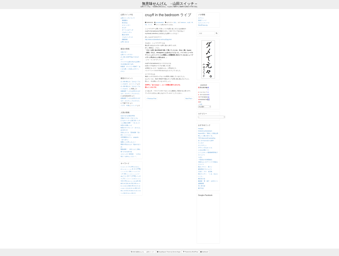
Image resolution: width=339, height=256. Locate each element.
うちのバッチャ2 (127, 37)
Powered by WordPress (191, 252)
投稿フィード (202, 20)
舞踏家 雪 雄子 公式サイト (208, 181)
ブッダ (128, 178)
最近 (131, 186)
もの (124, 169)
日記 (133, 183)
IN (192, 22)
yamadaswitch (160, 22)
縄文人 (123, 190)
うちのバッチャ (127, 32)
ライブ (150, 24)
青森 (125, 193)
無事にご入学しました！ (128, 142)
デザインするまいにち (205, 148)
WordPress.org (202, 25)
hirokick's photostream (205, 131)
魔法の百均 (125, 35)
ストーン (129, 174)
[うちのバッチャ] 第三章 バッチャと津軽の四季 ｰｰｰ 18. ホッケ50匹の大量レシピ (130, 122)
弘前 (128, 183)
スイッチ (134, 84)
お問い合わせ (125, 42)
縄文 (137, 188)
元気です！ (124, 52)
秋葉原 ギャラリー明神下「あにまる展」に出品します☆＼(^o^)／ (130, 68)
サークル (134, 171)
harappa (200, 128)
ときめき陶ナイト (203, 150)
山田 (138, 181)
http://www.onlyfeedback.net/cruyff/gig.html (158, 39)
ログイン (201, 18)
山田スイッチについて (128, 18)
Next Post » (189, 98)
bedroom (183, 22)
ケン (128, 171)
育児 (128, 190)
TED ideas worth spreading (206, 138)
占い (133, 181)
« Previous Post (151, 98)
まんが (124, 27)
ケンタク (201, 143)
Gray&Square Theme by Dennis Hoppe (169, 252)
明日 (138, 183)
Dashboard (205, 252)
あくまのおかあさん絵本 (206, 140)
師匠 (123, 183)
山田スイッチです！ (127, 54)
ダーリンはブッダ (127, 30)
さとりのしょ (202, 145)
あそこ (125, 166)
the (146, 24)
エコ (136, 168)
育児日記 (125, 23)
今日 (124, 181)
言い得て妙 (201, 186)
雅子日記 (201, 188)
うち (131, 167)
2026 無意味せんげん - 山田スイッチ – (143, 252)
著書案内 (125, 20)
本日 (136, 186)
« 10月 (200, 104)
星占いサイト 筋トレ (205, 167)
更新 (126, 186)
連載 (137, 190)
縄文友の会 (201, 179)
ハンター (129, 175)
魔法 (134, 193)
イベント (129, 169)
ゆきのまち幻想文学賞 (128, 116)
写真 (129, 181)
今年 (139, 178)
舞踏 (133, 190)
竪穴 (133, 188)
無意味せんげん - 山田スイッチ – (169, 3)
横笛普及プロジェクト (205, 169)
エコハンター (126, 25)
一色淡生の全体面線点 (205, 159)
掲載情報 (125, 39)
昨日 (122, 186)
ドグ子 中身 (125, 105)
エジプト (123, 171)
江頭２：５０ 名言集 (205, 171)
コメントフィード (203, 23)
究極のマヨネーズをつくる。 (130, 118)
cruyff (188, 22)
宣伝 (175, 22)
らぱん (200, 157)
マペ (131, 178)
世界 (135, 178)
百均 (128, 188)
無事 (124, 188)
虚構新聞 (201, 183)
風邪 (129, 193)
